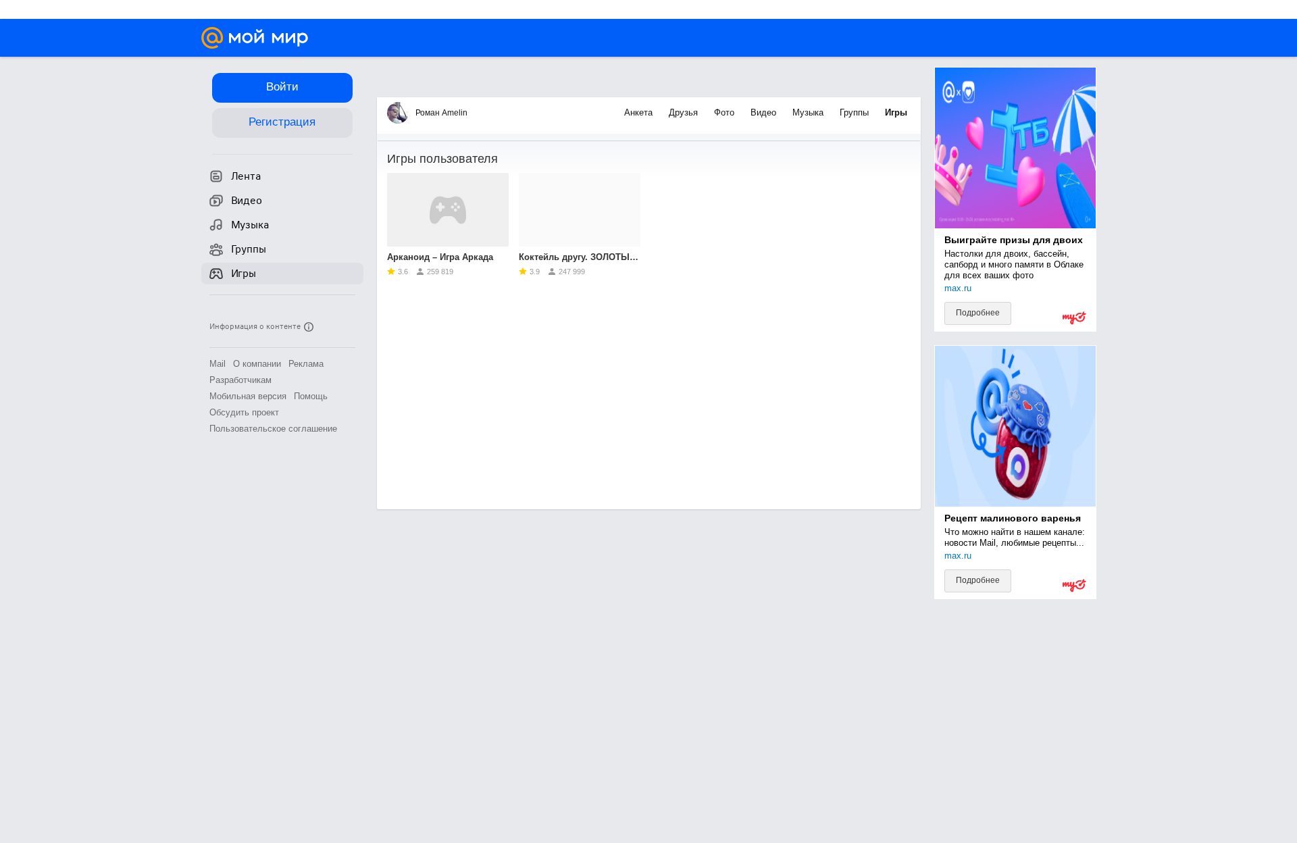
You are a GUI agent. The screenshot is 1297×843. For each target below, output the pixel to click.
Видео (765, 112)
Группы (855, 112)
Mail (217, 364)
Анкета (639, 112)
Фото (725, 112)
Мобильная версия (247, 396)
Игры (896, 112)
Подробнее (978, 312)
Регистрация (282, 122)
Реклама (306, 364)
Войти (282, 86)
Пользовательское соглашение (273, 429)
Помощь (311, 396)
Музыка (809, 112)
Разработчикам (240, 380)
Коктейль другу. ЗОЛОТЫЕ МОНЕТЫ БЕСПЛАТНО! (579, 257)
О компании (257, 364)
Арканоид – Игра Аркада (440, 257)
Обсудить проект (244, 412)
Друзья (685, 112)
